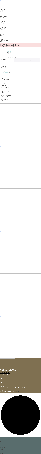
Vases (8, 99)
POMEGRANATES (4, 80)
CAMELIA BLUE (3, 67)
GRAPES (2, 71)
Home (1, 46)
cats (6, 91)
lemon (2, 98)
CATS (2, 68)
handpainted (4, 95)
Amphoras (3, 87)
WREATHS (2, 83)
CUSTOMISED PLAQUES (5, 79)
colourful (11, 91)
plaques (5, 99)
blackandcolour (9, 88)
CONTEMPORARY (6, 46)
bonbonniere (9, 90)
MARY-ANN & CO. (17, 391)
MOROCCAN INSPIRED (5, 77)
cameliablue (3, 91)
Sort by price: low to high (11, 56)
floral (2, 92)
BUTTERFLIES (3, 66)
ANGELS (2, 62)
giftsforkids (5, 92)
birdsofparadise (4, 88)
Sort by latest (9, 55)
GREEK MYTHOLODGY (5, 72)
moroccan (2, 99)
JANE (1, 73)
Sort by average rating (11, 53)
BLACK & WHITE (3, 65)
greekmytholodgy (4, 93)
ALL (1, 61)
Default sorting (9, 51)
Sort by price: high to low (11, 57)
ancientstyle (8, 87)
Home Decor (9, 95)
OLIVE (2, 78)
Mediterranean (7, 98)
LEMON (2, 74)
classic (8, 91)
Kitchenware (5, 96)
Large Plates (10, 96)
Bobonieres (3, 90)
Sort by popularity (10, 52)
